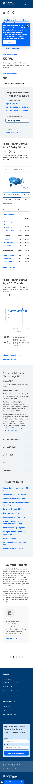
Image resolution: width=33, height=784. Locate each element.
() (12, 430)
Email (6, 745)
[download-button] (4, 13)
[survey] (2, 781)
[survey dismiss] (21, 782)
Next (9, 42)
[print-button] (8, 12)
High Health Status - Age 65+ (16, 21)
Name (6, 738)
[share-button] (13, 12)
